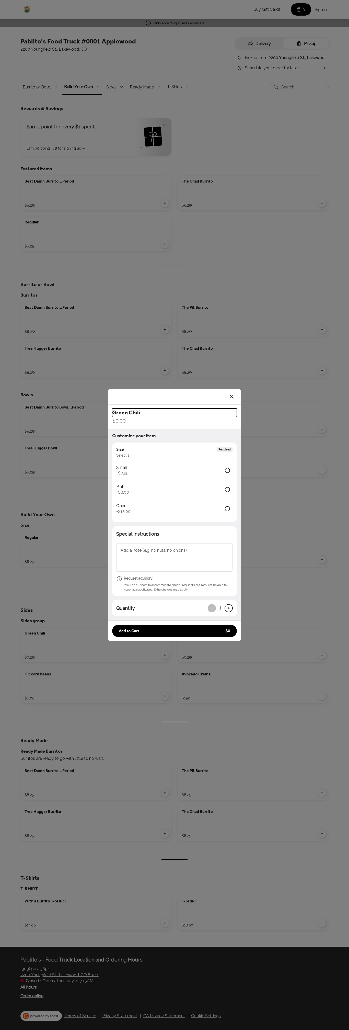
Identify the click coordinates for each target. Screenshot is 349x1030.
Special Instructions (137, 534)
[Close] (232, 397)
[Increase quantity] (229, 608)
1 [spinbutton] (220, 608)
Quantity (125, 608)
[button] (174, 631)
